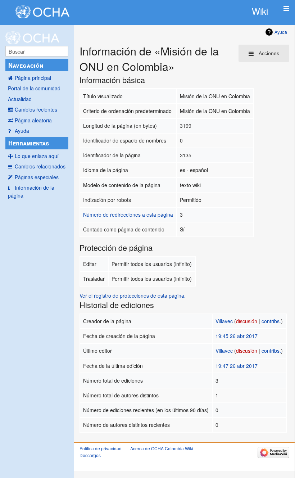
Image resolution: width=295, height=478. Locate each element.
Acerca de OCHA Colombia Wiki (161, 448)
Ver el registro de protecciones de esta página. (133, 295)
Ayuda (22, 130)
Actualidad (20, 99)
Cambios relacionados (40, 166)
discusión (246, 321)
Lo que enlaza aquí (37, 155)
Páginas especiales (37, 177)
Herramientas (28, 143)
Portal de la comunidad (34, 88)
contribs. (271, 321)
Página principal (33, 77)
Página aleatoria (33, 120)
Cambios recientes (36, 109)
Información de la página (31, 191)
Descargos (90, 455)
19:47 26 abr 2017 (236, 365)
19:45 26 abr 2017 (236, 335)
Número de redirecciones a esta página (128, 214)
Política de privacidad (101, 448)
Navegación (25, 65)
